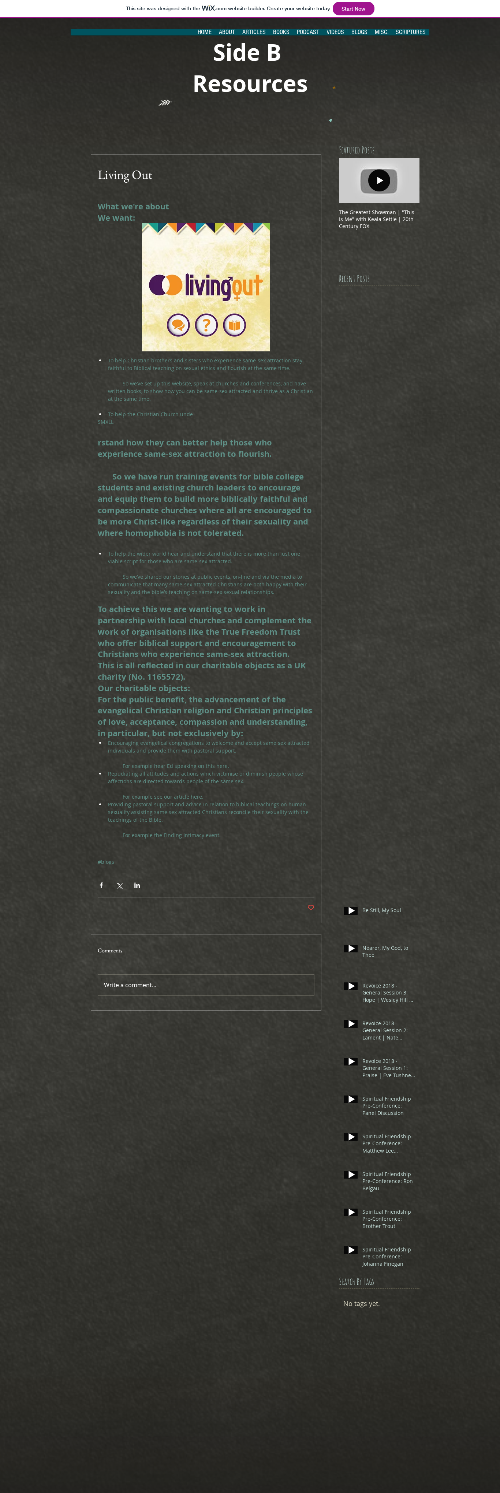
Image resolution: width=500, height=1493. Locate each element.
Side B (250, 52)
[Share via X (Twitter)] (119, 885)
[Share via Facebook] (101, 885)
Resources (250, 83)
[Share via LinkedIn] (137, 885)
